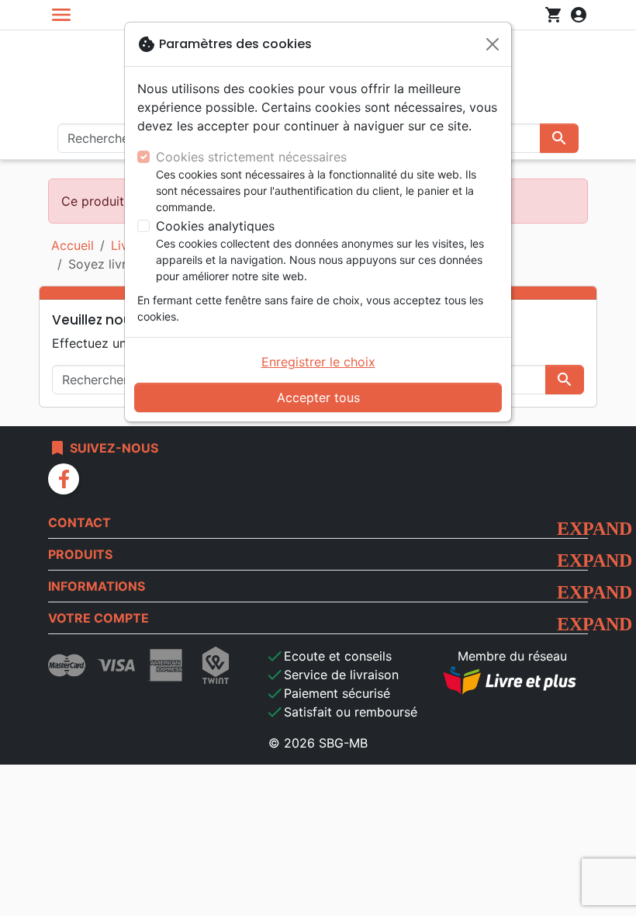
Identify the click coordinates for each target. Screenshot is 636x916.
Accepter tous (318, 397)
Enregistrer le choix (318, 362)
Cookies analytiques (215, 226)
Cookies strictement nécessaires (251, 157)
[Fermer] (492, 44)
